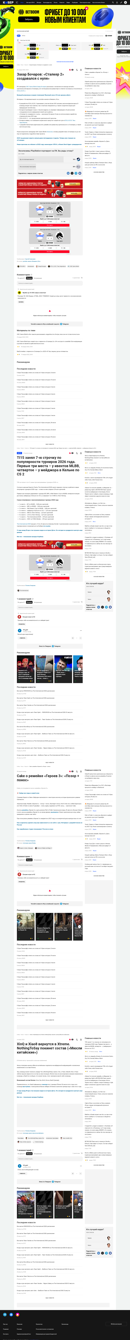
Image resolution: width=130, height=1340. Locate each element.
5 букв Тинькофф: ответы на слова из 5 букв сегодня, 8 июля (36, 430)
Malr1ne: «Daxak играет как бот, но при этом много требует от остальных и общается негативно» (98, 564)
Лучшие (29, 314)
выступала (26, 1111)
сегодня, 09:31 (27, 1186)
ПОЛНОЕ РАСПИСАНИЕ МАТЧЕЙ (65, 61)
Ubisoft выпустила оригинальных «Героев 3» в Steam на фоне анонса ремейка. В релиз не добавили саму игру (99, 84)
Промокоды (65, 1332)
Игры (22, 64)
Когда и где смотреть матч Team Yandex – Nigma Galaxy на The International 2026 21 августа (45, 784)
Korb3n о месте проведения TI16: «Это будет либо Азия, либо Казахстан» (99, 514)
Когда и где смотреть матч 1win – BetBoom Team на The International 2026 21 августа (43, 791)
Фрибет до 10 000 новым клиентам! (34, 328)
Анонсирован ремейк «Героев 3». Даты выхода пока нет (97, 142)
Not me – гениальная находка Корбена (30, 572)
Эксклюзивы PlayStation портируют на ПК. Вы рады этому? (45, 151)
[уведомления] (117, 2)
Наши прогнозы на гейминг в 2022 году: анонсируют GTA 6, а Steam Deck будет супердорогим (49, 144)
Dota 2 (22, 484)
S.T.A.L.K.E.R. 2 (21, 91)
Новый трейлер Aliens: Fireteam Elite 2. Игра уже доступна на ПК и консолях (98, 164)
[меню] (17, 2)
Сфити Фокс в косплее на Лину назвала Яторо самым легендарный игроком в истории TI (97, 552)
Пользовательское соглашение (45, 1337)
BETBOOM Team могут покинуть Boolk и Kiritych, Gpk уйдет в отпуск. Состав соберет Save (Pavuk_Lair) (99, 591)
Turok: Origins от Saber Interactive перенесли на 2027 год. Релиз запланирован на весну (98, 133)
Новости (26, 64)
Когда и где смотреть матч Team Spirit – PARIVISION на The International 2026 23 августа (44, 748)
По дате (20, 314)
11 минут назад (27, 667)
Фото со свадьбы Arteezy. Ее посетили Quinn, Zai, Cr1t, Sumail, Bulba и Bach (99, 504)
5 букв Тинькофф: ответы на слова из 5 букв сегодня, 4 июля (36, 451)
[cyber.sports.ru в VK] (11, 1323)
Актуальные (38, 314)
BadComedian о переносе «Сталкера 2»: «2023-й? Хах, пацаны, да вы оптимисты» (42, 387)
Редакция (5, 1337)
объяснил (50, 132)
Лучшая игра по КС (29, 652)
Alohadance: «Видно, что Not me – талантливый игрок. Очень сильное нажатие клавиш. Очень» (99, 541)
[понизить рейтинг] (80, 673)
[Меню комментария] (81, 666)
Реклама (19, 1337)
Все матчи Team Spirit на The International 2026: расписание (35, 734)
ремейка (25, 846)
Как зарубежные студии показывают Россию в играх (35, 865)
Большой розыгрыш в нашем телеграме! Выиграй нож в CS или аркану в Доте (43, 95)
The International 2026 (24, 560)
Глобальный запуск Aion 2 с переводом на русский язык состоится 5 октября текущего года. (99, 902)
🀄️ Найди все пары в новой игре (28, 829)
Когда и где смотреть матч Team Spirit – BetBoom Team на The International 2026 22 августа (45, 769)
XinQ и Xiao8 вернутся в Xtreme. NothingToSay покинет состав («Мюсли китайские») (97, 493)
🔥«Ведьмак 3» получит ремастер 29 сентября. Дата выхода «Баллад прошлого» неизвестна (98, 113)
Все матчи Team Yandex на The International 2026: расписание (36, 741)
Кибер (18, 64)
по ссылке (46, 562)
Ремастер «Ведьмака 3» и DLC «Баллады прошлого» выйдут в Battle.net (98, 94)
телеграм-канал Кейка (29, 879)
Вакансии (19, 1332)
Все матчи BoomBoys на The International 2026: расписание (35, 762)
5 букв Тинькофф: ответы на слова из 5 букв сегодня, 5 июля (36, 444)
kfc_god (25, 665)
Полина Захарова (30, 621)
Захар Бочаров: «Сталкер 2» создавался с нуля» (40, 64)
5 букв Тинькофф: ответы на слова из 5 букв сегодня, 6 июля (36, 437)
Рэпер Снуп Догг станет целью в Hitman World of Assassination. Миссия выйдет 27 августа (98, 153)
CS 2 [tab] (19, 35)
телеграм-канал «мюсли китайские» (33, 1136)
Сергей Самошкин (30, 295)
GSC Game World (31, 86)
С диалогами (76, 313)
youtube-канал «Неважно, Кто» (31, 297)
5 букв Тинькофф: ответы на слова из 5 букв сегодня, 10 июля (36, 415)
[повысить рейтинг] (72, 673)
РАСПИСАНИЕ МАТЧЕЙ (23, 31)
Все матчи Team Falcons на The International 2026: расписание (36, 776)
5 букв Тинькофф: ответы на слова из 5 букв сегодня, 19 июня (36, 472)
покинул (45, 1109)
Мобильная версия (116, 1332)
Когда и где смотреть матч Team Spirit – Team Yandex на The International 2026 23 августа (45, 755)
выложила (54, 848)
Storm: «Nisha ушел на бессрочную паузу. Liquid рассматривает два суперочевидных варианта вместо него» (98, 602)
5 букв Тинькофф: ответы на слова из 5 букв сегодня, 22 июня (36, 465)
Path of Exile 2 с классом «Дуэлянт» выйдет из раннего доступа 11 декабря (98, 124)
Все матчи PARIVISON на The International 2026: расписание (36, 726)
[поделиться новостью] (81, 70)
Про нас (5, 1332)
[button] (81, 666)
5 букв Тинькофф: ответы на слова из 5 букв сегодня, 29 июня (36, 458)
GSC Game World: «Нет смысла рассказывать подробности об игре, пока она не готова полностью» (48, 370)
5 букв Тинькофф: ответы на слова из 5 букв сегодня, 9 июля (36, 422)
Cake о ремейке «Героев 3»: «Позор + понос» (97, 73)
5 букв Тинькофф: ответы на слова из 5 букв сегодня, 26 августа (98, 103)
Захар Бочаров (41, 86)
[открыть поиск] (113, 2)
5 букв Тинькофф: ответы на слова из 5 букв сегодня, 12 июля (36, 408)
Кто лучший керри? (95, 619)
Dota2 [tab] (23, 35)
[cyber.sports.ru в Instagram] (18, 1323)
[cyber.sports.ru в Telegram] (5, 1323)
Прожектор (39, 1332)
